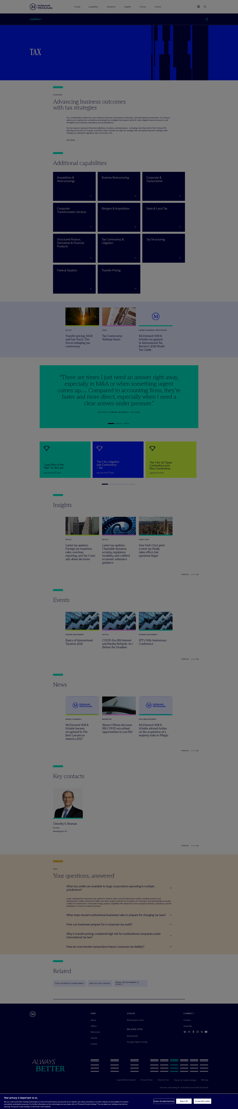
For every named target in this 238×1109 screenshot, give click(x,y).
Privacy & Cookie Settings (164, 1101)
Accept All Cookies (202, 1101)
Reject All (184, 1101)
